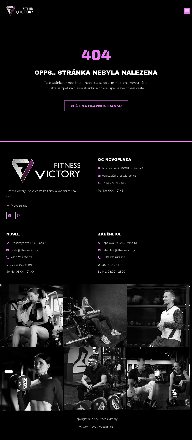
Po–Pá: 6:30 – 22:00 (19, 265)
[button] (187, 11)
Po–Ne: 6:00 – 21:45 (110, 190)
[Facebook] (9, 215)
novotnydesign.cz (101, 426)
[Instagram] (18, 215)
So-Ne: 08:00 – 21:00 (20, 271)
